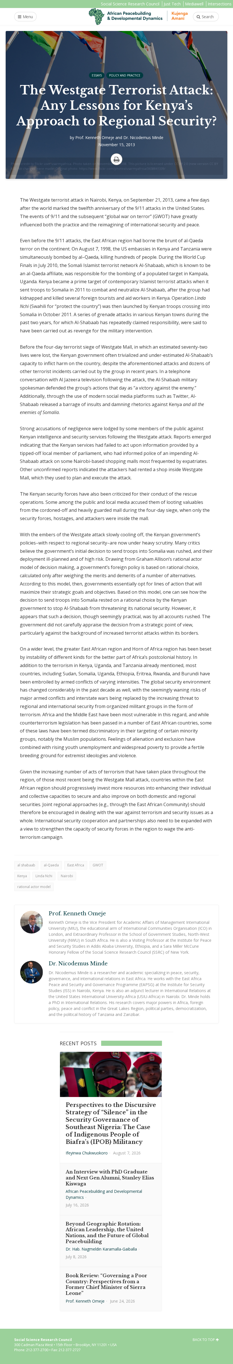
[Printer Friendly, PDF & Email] (116, 159)
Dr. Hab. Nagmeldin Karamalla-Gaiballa (101, 1249)
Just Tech (172, 4)
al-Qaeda (51, 865)
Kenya (22, 876)
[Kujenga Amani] (138, 16)
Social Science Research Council (130, 4)
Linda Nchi (44, 876)
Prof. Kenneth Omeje (94, 137)
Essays (97, 75)
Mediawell (194, 4)
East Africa (75, 865)
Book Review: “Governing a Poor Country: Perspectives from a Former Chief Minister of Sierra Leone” (106, 1284)
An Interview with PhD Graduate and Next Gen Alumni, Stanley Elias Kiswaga (110, 1178)
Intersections (220, 4)
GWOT (98, 865)
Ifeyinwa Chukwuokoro (87, 1153)
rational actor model (34, 886)
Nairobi (67, 876)
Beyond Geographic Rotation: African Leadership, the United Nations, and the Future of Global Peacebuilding (107, 1232)
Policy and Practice (124, 75)
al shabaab (26, 865)
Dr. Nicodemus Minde (143, 137)
